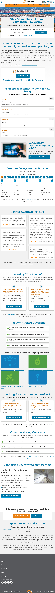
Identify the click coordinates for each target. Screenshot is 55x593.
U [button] (14, 180)
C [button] (7, 177)
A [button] (2, 177)
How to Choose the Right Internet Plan (12, 370)
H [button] (21, 177)
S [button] (52, 177)
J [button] (27, 177)
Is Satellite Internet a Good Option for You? (12, 387)
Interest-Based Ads (49, 591)
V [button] (27, 180)
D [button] (10, 177)
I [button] (24, 177)
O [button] (41, 177)
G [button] (18, 177)
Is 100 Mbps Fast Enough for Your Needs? (41, 370)
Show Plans (42, 32)
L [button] (32, 177)
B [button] (4, 177)
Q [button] (46, 177)
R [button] (49, 177)
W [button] (40, 180)
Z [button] (52, 180)
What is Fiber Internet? (35, 386)
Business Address (14, 35)
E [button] (13, 177)
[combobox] (20, 32)
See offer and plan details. (29, 65)
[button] (27, 561)
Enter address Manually (26, 35)
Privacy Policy (38, 591)
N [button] (38, 177)
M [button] (35, 177)
